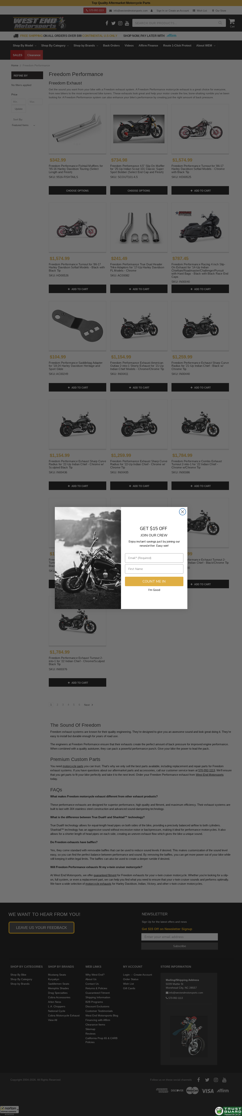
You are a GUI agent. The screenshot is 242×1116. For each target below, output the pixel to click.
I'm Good (154, 590)
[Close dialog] (182, 511)
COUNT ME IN (154, 581)
